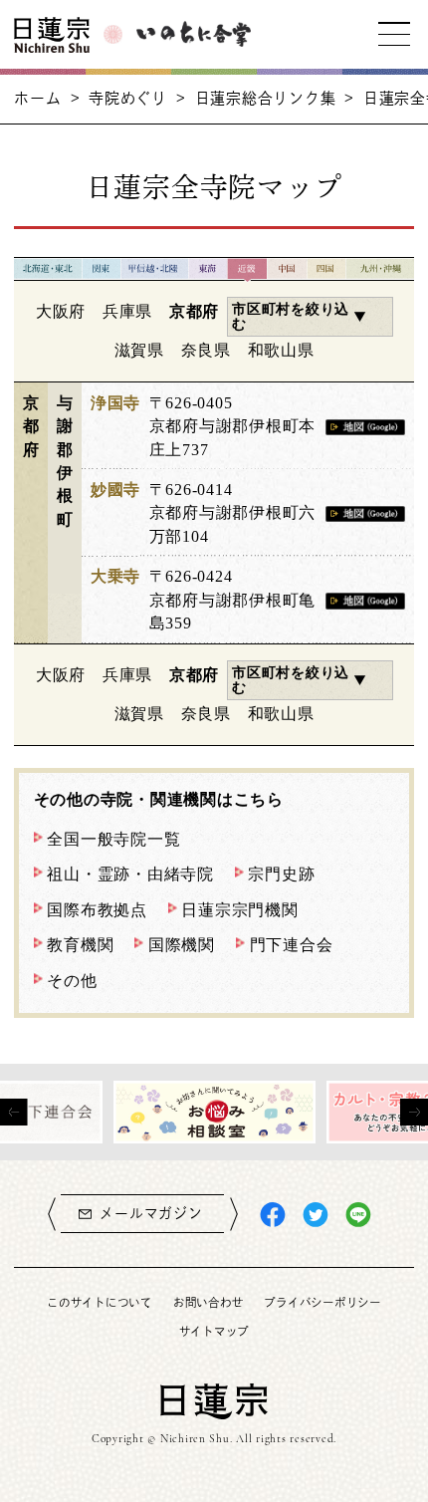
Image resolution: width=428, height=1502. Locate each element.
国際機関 (181, 944)
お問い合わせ (208, 1302)
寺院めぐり (128, 98)
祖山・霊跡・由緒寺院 (130, 874)
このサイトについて (99, 1302)
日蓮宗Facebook (273, 1215)
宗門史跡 (281, 874)
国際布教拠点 (96, 909)
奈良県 (206, 350)
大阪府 (61, 311)
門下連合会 (291, 944)
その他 (72, 980)
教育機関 (80, 944)
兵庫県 (127, 311)
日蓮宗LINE (358, 1215)
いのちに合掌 (193, 34)
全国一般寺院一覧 (113, 839)
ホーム (37, 98)
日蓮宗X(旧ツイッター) (315, 1215)
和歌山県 (281, 350)
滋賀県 (139, 350)
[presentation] (14, 1112)
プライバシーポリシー (322, 1302)
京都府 (194, 311)
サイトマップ (214, 1331)
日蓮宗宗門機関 (239, 909)
